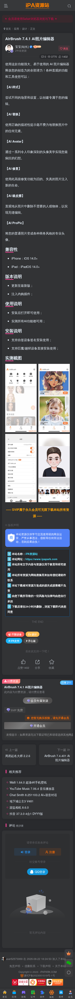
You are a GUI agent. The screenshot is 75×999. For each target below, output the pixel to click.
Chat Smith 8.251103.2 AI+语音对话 (33, 795)
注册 (52, 852)
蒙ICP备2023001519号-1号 (39, 975)
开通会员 (39, 726)
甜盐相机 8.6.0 (19, 807)
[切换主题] (69, 972)
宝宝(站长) (22, 47)
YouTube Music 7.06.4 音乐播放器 (32, 788)
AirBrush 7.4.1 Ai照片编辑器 (29, 38)
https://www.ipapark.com (41, 559)
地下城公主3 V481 (22, 801)
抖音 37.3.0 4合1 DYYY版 (26, 814)
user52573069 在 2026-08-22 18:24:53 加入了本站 (36, 959)
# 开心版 (31, 640)
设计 (24, 28)
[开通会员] (69, 953)
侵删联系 (30, 966)
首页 (8, 28)
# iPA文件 (14, 640)
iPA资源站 (31, 554)
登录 (27, 852)
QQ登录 (40, 872)
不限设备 (17, 634)
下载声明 (45, 966)
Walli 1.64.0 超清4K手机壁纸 (28, 782)
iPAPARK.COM (48, 972)
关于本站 (60, 966)
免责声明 (14, 966)
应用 (16, 28)
